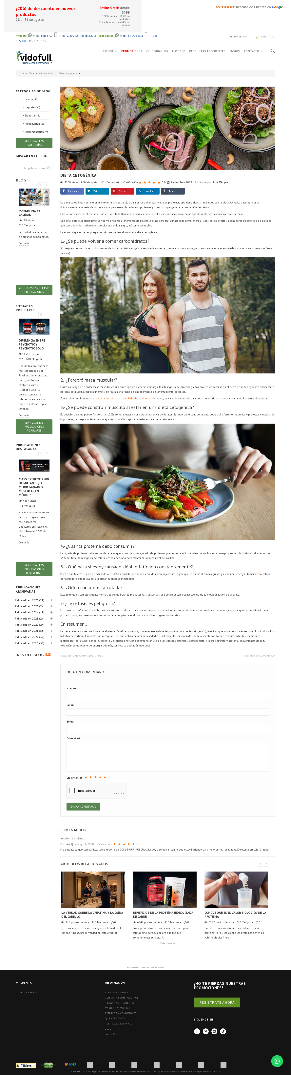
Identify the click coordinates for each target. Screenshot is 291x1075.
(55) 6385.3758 (88, 35)
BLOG (108, 1028)
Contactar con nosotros (122, 997)
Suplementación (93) (37, 132)
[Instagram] (214, 1031)
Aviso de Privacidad (117, 1007)
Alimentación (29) (35, 123)
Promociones (131, 51)
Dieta (90, 656)
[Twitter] (206, 1031)
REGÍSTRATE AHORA (217, 1002)
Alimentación (46, 73)
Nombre (72, 688)
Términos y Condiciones (121, 1013)
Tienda (108, 51)
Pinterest (123, 191)
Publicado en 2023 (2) (29, 618)
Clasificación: (75, 777)
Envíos (234, 51)
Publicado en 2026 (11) (29, 600)
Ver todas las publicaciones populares (34, 426)
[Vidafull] (34, 57)
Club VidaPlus (157, 51)
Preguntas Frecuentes (207, 51)
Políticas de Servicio (118, 1023)
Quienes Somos (115, 1018)
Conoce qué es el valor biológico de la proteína (235, 914)
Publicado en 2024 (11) (29, 612)
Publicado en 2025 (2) (29, 606)
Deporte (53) (32, 107)
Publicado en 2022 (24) (29, 624)
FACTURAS (111, 1033)
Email (70, 705)
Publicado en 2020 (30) (29, 637)
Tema (70, 721)
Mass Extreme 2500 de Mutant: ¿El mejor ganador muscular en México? (34, 487)
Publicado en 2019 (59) (29, 643)
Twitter (97, 191)
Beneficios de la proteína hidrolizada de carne (163, 914)
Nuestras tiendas (116, 992)
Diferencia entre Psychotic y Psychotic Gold (32, 344)
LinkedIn (148, 191)
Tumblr (173, 191)
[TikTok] (223, 1031)
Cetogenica (79, 656)
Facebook (73, 191)
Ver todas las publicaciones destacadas (34, 569)
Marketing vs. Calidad (30, 213)
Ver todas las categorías (34, 143)
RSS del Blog (30, 655)
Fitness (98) (31, 99)
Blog (31, 73)
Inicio (21, 73)
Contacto (251, 51)
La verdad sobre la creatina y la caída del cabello (92, 914)
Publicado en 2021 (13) (29, 631)
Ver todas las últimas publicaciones (34, 290)
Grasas (99, 656)
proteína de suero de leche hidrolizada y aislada (124, 398)
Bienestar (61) (33, 115)
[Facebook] (197, 1031)
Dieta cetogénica (68, 73)
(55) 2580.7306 (70, 35)
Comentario (74, 738)
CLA (257, 574)
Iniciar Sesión (238, 36)
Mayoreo (178, 51)
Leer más (24, 243)
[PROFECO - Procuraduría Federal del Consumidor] (70, 1065)
